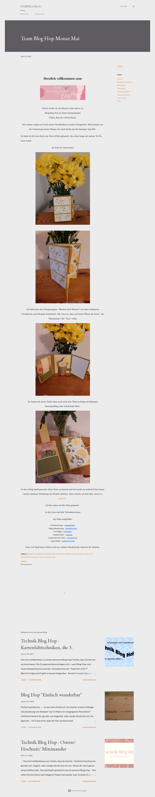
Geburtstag (121, 88)
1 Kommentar (34, 781)
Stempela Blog (31, 6)
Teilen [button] (120, 66)
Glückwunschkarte (123, 95)
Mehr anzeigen (89, 680)
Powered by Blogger (79, 791)
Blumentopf (121, 85)
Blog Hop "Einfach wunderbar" (51, 694)
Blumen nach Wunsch (124, 82)
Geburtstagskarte (123, 92)
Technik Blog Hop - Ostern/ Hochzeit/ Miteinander (48, 745)
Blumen (120, 79)
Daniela (62, 498)
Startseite (24, 14)
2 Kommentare (34, 727)
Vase (119, 101)
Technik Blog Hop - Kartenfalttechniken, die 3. (47, 644)
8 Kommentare (34, 680)
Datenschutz (40, 14)
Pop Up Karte (122, 98)
